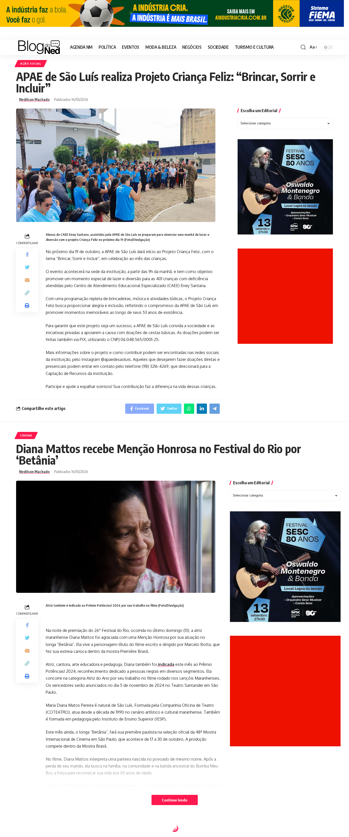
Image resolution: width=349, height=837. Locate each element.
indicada (165, 664)
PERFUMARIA (30, 829)
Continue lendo (175, 800)
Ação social (30, 63)
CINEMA (26, 435)
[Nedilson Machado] (39, 47)
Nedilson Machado (34, 99)
